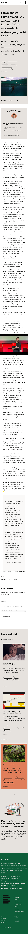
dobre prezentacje (8, 724)
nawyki (21, 727)
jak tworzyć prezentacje (10, 727)
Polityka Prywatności (19, 911)
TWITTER (15, 579)
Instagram (3, 918)
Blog (16, 899)
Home (16, 895)
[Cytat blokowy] (13, 611)
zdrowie (16, 679)
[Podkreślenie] (6, 611)
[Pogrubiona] (3, 611)
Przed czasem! (8, 765)
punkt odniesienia (19, 779)
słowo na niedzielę (12, 62)
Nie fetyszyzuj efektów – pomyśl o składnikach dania (13, 712)
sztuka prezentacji (7, 68)
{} (18, 610)
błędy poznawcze (8, 676)
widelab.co (17, 921)
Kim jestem (17, 897)
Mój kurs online (18, 904)
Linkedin (3, 920)
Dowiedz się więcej (5, 843)
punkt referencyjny (9, 782)
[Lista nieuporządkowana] (11, 611)
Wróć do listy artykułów (14, 794)
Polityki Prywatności (11, 885)
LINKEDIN (10, 579)
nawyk (16, 676)
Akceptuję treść (13, 888)
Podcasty (17, 906)
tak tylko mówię (8, 679)
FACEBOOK (3, 579)
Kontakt (16, 908)
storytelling (5, 65)
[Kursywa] (4, 611)
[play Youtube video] (14, 344)
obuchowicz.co (17, 917)
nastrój (20, 776)
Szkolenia (17, 901)
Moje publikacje (18, 902)
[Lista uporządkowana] (9, 611)
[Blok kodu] (15, 611)
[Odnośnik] (16, 611)
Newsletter (17, 909)
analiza (4, 62)
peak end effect (8, 779)
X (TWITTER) (3, 922)
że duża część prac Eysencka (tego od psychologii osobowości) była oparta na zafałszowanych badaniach (14, 523)
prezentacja (7, 730)
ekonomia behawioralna (10, 776)
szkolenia (13, 65)
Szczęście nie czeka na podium (9, 664)
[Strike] (8, 611)
